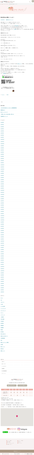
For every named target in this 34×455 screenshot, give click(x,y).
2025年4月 (2, 156)
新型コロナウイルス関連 (4, 342)
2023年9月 (2, 196)
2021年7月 (2, 251)
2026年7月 (2, 124)
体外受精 (2, 323)
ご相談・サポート (9, 444)
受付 (7, 94)
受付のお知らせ (3, 333)
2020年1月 (2, 289)
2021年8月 (2, 249)
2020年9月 (2, 272)
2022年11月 (2, 217)
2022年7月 (2, 226)
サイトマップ (20, 443)
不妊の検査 (2, 319)
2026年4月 (2, 130)
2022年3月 (2, 234)
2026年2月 (2, 135)
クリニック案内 (9, 440)
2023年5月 (2, 205)
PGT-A (2, 297)
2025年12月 (2, 139)
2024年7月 (2, 175)
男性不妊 (2, 348)
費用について (3, 350)
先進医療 (2, 327)
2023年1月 (2, 213)
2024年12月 (2, 164)
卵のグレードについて (4, 112)
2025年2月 (2, 160)
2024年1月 (2, 188)
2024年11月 (2, 166)
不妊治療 (2, 321)
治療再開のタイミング (4, 116)
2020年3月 (2, 285)
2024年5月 (2, 179)
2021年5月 (2, 255)
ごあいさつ (2, 302)
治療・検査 (8, 441)
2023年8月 (2, 198)
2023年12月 (2, 190)
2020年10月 (2, 270)
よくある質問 (3, 306)
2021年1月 (2, 264)
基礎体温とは (3, 110)
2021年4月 (2, 257)
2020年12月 (2, 266)
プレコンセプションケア (10, 443)
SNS (1, 300)
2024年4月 (2, 181)
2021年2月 (2, 262)
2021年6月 (2, 253)
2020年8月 (2, 274)
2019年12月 (2, 291)
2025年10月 (2, 143)
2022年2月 (2, 236)
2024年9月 (2, 171)
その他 (2, 304)
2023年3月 (2, 209)
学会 (1, 340)
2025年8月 (2, 147)
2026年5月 (2, 128)
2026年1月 (2, 137)
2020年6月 (2, 279)
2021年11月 (2, 243)
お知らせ (19, 441)
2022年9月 (2, 221)
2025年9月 (2, 145)
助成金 (2, 329)
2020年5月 (2, 281)
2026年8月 (2, 122)
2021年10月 (2, 245)
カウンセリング (3, 310)
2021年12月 (2, 241)
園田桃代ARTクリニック (9, 19)
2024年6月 (2, 177)
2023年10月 (2, 194)
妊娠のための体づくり (4, 336)
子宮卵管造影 (3, 338)
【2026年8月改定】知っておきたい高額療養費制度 (9, 107)
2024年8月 (2, 173)
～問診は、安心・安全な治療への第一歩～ (7, 114)
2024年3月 (2, 183)
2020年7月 (2, 277)
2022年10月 (2, 219)
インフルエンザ (3, 308)
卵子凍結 (2, 331)
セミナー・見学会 (20, 440)
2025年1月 (2, 162)
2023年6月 (2, 202)
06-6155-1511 (11, 385)
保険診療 (2, 325)
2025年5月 (2, 154)
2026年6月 (2, 126)
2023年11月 (2, 192)
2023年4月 (2, 207)
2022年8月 (2, 224)
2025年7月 (2, 149)
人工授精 (14, 29)
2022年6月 (2, 228)
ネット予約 (22, 385)
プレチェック (3, 314)
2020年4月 (2, 283)
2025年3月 (2, 158)
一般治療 (2, 316)
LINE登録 (4, 73)
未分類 (2, 344)
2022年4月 (2, 232)
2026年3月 (2, 132)
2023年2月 (2, 211)
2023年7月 (2, 200)
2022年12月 (2, 215)
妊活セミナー (20, 63)
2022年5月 (2, 230)
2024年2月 (2, 185)
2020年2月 (2, 287)
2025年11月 (2, 141)
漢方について (3, 346)
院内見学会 (16, 25)
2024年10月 (2, 169)
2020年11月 (2, 268)
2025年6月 (2, 152)
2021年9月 (2, 247)
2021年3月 (2, 260)
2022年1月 (2, 238)
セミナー (3, 94)
